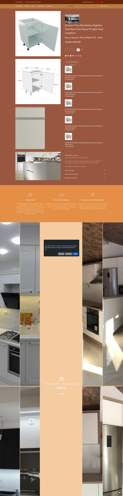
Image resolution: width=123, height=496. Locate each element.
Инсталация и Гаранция (71, 174)
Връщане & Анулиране (71, 178)
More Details (50, 249)
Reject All (61, 254)
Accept (75, 254)
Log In (104, 2)
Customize (68, 254)
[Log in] (107, 2)
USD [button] (106, 6)
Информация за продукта (72, 155)
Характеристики (69, 170)
